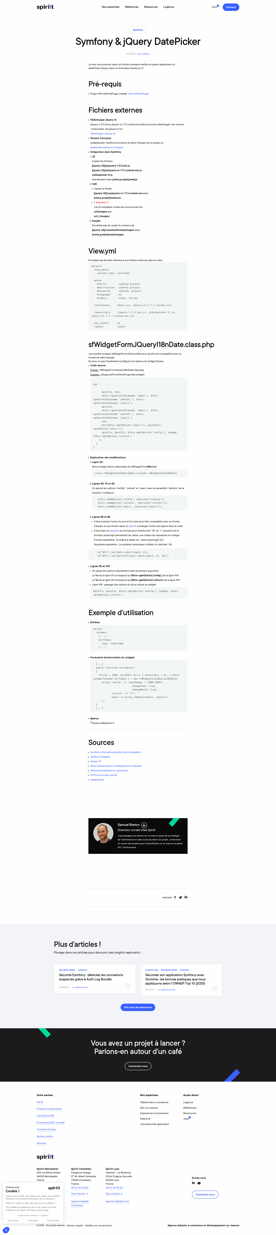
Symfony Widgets (100, 757)
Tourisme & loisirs (46, 1129)
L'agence (168, 7)
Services (41, 1143)
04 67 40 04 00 (79, 1188)
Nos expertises (110, 7)
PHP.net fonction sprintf (103, 775)
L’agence (188, 1102)
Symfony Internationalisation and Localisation (115, 752)
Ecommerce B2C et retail (51, 1122)
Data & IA (145, 1119)
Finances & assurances (49, 1109)
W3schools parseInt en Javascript (109, 770)
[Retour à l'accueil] (45, 7)
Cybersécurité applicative (154, 1124)
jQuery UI (95, 761)
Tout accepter (53, 1220)
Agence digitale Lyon (117, 1201)
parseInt (114, 530)
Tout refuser (12, 1220)
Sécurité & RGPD (67, 970)
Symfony (82, 970)
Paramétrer (33, 1220)
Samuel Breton (143, 54)
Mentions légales (75, 1226)
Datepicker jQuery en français (106, 147)
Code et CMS (151, 970)
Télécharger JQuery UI (102, 133)
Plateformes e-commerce (154, 1102)
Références (131, 7)
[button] (6, 1230)
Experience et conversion (154, 1113)
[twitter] (180, 897)
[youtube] (199, 1183)
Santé (40, 1102)
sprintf (132, 526)
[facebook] (175, 897)
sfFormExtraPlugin (139, 94)
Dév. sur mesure (149, 1108)
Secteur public (45, 1136)
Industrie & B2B (45, 1115)
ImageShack (97, 780)
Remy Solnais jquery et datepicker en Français (115, 766)
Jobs (214, 7)
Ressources (151, 7)
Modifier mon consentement (98, 1226)
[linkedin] (186, 897)
